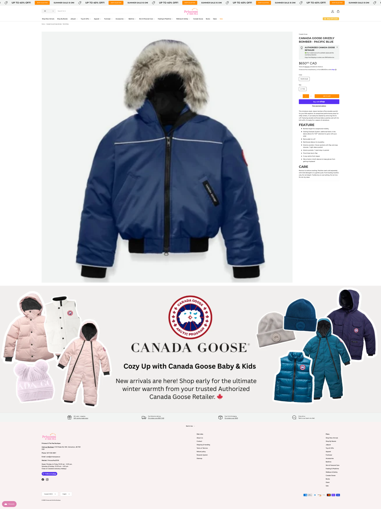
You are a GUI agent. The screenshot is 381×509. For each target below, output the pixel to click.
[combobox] (91, 11)
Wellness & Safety (182, 19)
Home (43, 24)
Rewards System (202, 455)
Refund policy (201, 451)
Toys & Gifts (85, 19)
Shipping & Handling (203, 445)
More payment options (319, 106)
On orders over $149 (231, 418)
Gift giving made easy (81, 418)
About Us (200, 438)
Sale (221, 19)
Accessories (119, 19)
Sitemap (199, 458)
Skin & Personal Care (146, 19)
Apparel (96, 19)
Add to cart (327, 96)
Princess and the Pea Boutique (53, 500)
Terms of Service (202, 448)
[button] (338, 11)
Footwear (107, 19)
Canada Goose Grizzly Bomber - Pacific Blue (57, 24)
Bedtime (131, 19)
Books (208, 19)
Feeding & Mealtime (164, 19)
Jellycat (73, 19)
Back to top (189, 426)
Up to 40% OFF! (21, 2)
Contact (199, 441)
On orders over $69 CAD (156, 418)
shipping (307, 66)
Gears (215, 19)
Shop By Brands (62, 19)
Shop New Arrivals (48, 19)
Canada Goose (198, 19)
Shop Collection (42, 2)
